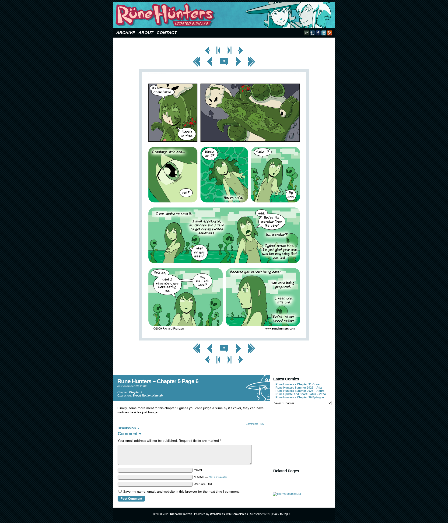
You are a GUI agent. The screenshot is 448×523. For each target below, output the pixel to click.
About (145, 32)
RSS (330, 33)
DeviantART (306, 33)
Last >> (251, 57)
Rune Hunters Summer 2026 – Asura (300, 391)
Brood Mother (142, 395)
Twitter (324, 33)
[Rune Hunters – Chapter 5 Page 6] (224, 339)
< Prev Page (207, 47)
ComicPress (239, 514)
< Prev (210, 57)
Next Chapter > (229, 47)
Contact (167, 32)
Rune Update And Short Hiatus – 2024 (301, 394)
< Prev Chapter (218, 47)
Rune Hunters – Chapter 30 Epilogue (300, 397)
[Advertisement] (302, 436)
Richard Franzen (181, 514)
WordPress (217, 514)
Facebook (318, 33)
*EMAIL (210, 477)
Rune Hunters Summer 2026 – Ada (299, 387)
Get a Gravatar (218, 477)
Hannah (157, 395)
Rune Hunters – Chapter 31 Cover (298, 384)
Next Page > (240, 47)
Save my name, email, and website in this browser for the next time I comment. (181, 491)
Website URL (203, 484)
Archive (125, 32)
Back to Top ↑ (281, 514)
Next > (238, 57)
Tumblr (312, 33)
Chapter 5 (135, 392)
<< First (196, 57)
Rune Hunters (225, 15)
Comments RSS (255, 423)
